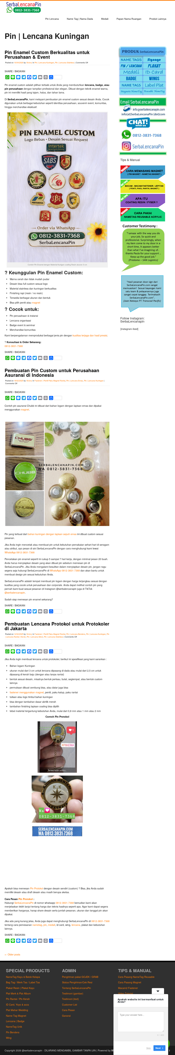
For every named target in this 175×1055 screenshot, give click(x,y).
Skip (148, 1048)
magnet (36, 302)
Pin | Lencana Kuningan (44, 62)
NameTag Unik (14, 1026)
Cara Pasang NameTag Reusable (136, 977)
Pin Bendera (12, 1032)
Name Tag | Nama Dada (80, 18)
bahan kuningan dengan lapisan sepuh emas (52, 534)
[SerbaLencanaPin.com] (23, 12)
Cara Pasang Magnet (129, 982)
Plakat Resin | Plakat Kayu (20, 988)
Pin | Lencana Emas (74, 380)
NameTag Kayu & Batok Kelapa (23, 977)
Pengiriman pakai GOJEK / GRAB (80, 977)
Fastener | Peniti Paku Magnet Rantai (50, 380)
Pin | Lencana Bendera (75, 634)
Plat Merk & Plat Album (18, 993)
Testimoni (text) (70, 999)
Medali (104, 18)
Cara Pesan (68, 1010)
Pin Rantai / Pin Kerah (18, 999)
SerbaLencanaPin (24, 902)
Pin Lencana (52, 18)
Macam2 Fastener (128, 988)
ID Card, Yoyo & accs (17, 1004)
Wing (8, 1037)
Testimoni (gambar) (72, 993)
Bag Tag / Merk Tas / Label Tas (23, 982)
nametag (37, 925)
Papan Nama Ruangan (129, 18)
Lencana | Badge (15, 1021)
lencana (76, 925)
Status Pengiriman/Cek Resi (77, 982)
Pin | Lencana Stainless (64, 62)
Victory (29, 62)
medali (51, 925)
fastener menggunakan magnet (27, 692)
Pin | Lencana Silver (35, 636)
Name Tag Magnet (16, 1015)
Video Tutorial (125, 993)
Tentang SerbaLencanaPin (76, 988)
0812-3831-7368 (14, 346)
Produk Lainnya (157, 18)
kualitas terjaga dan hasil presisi (90, 335)
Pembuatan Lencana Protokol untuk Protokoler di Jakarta (57, 626)
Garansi (66, 1015)
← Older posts (12, 954)
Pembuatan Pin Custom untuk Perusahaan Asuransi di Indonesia (52, 372)
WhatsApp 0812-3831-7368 (20, 552)
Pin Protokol (36, 888)
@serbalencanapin (15, 592)
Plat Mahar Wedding (17, 1010)
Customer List (69, 1004)
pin (45, 925)
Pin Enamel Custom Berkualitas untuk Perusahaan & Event (47, 54)
